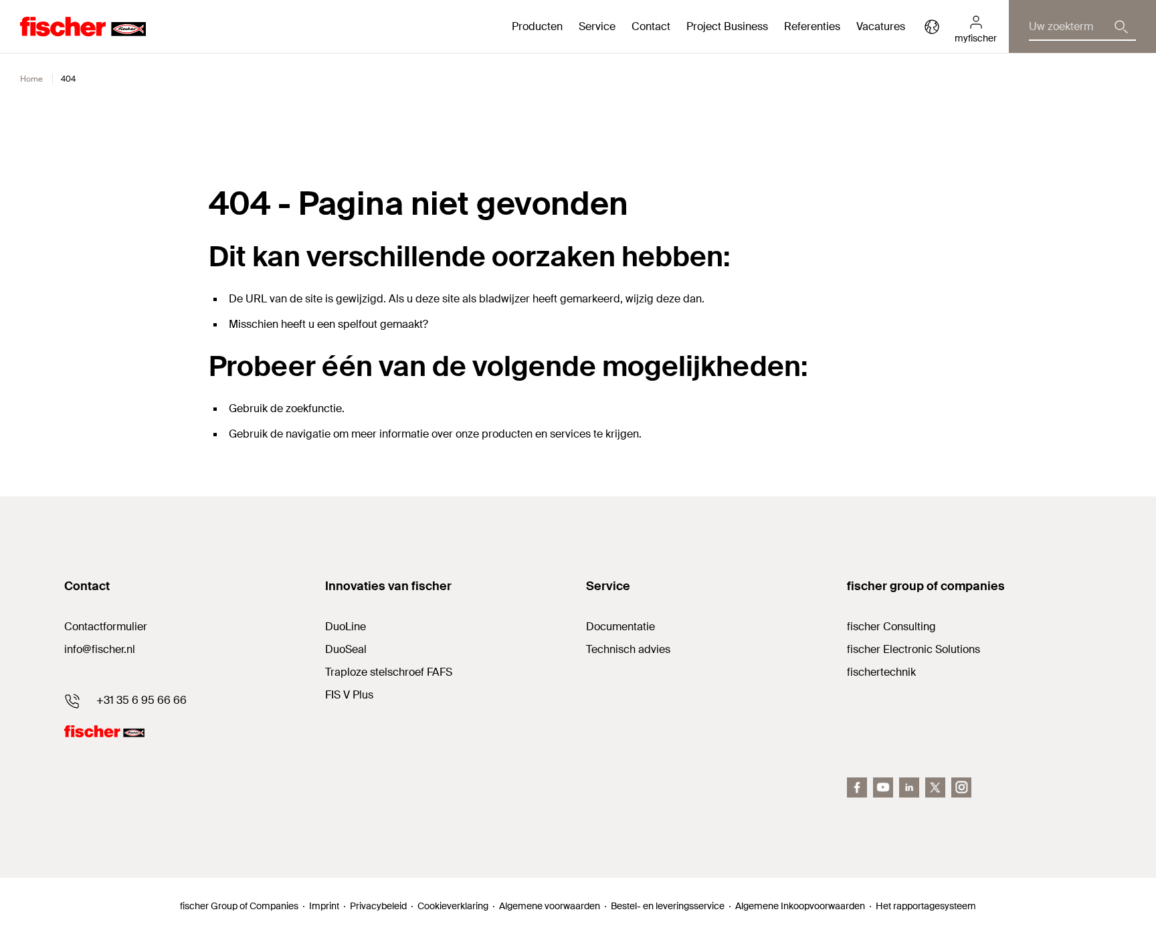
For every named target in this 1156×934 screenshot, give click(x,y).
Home (31, 79)
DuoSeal (346, 649)
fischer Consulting (891, 627)
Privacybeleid (378, 906)
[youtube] (883, 787)
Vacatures (880, 26)
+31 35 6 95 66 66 (141, 700)
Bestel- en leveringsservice (668, 906)
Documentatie (620, 627)
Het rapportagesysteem (926, 906)
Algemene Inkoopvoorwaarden (800, 906)
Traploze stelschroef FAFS (388, 672)
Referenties (812, 26)
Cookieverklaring (452, 906)
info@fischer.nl (99, 649)
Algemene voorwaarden (549, 906)
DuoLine (345, 627)
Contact (651, 26)
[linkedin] (909, 787)
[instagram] (961, 787)
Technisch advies (628, 649)
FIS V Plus (349, 695)
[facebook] (857, 787)
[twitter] (935, 787)
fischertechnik (881, 672)
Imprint (324, 906)
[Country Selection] (932, 26)
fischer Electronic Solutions (913, 649)
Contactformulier (105, 627)
